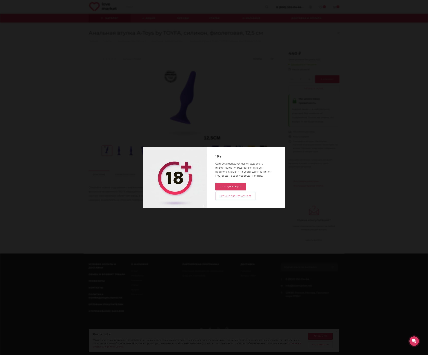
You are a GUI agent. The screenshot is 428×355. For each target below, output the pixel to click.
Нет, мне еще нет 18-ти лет (235, 196)
